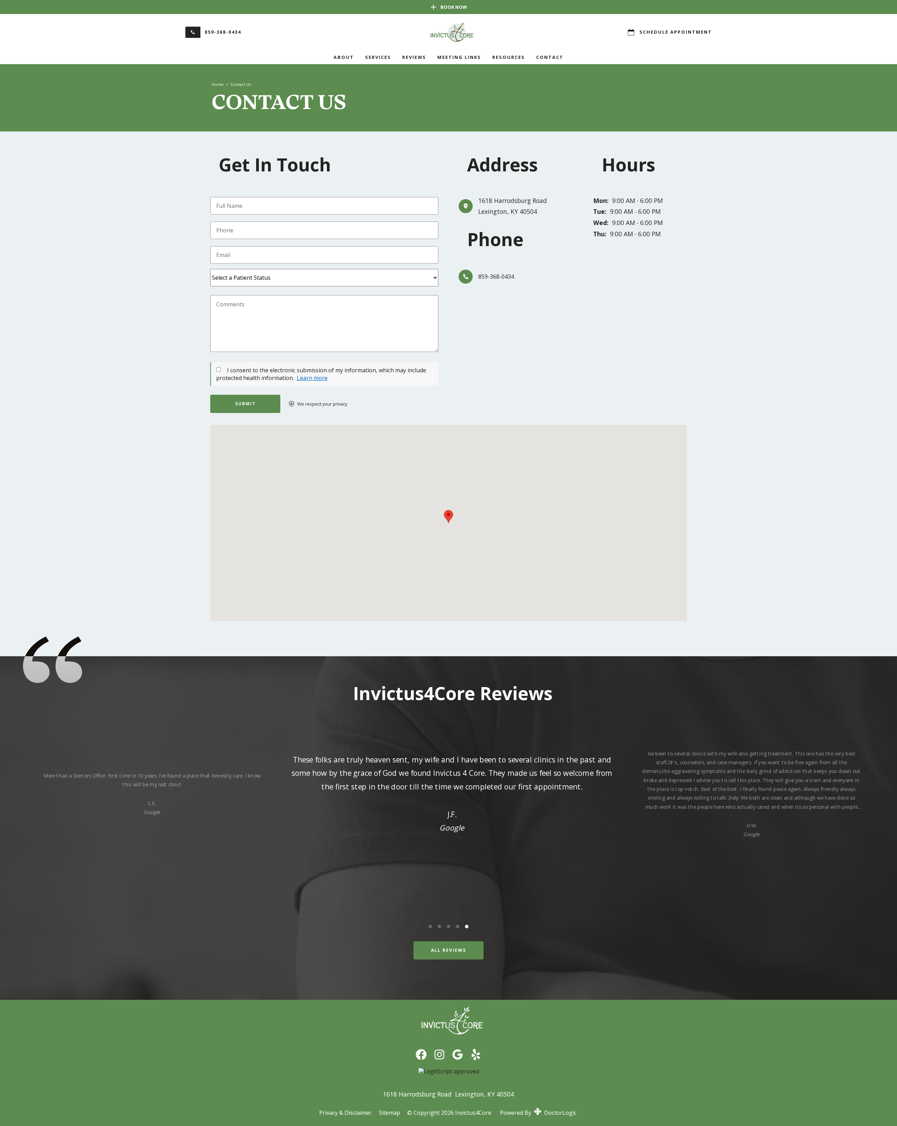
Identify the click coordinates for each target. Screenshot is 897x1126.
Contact (549, 57)
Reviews (414, 57)
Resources (508, 57)
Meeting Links (459, 57)
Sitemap (389, 1113)
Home (218, 84)
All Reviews (448, 950)
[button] (448, 516)
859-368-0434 (223, 32)
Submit (245, 404)
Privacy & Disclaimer (345, 1113)
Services (378, 57)
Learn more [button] (312, 378)
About (344, 57)
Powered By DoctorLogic (538, 1113)
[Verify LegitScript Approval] (448, 1071)
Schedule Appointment (675, 32)
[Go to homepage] (448, 32)
